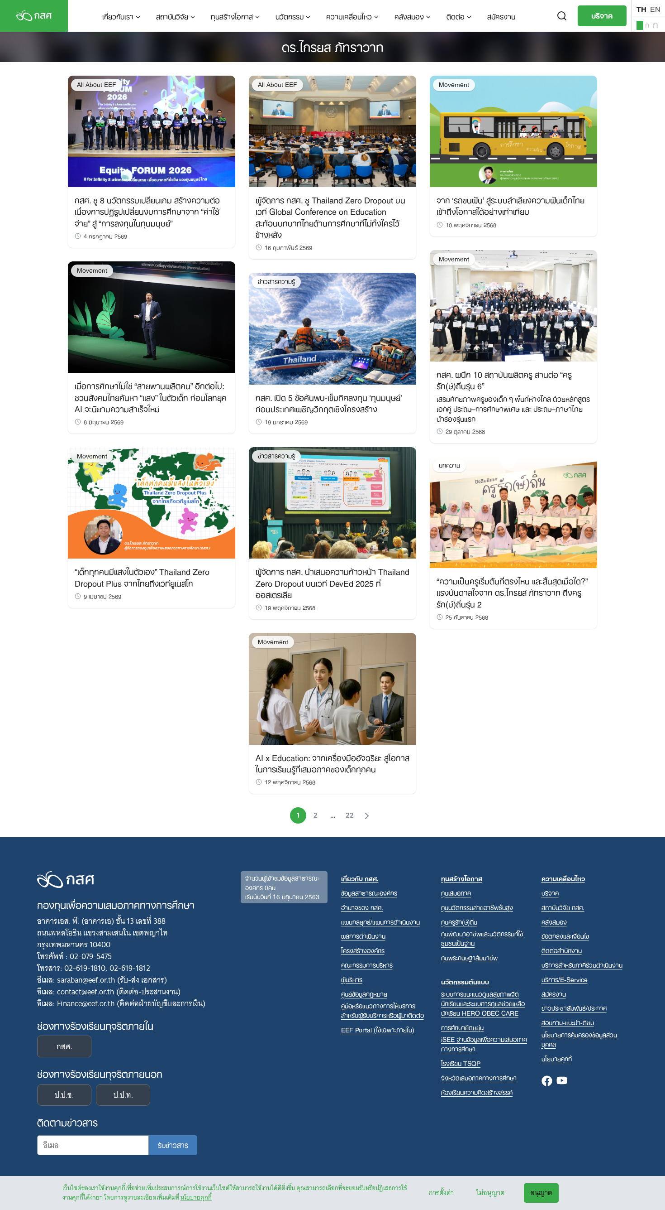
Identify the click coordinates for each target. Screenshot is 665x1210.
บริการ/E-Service (565, 979)
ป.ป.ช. (64, 1095)
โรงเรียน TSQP (460, 1063)
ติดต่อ (455, 16)
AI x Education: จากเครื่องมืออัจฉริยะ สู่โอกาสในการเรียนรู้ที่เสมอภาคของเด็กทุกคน (332, 762)
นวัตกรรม (290, 16)
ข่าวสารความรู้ (276, 281)
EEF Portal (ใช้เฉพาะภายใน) (377, 1029)
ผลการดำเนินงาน (363, 935)
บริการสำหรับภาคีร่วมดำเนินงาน (582, 964)
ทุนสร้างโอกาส (232, 16)
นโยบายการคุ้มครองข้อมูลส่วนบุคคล (579, 1039)
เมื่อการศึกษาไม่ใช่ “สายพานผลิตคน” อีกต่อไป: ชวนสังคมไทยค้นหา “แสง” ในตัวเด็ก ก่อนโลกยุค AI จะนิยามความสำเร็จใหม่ (151, 396)
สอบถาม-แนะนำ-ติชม (568, 1022)
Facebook (547, 1081)
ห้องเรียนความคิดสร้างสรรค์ (477, 1092)
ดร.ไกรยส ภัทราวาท (333, 46)
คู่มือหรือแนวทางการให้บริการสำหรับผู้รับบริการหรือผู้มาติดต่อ (382, 1010)
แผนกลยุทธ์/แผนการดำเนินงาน (380, 921)
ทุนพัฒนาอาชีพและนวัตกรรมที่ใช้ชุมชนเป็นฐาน (482, 938)
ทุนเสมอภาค (456, 892)
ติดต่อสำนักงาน (562, 950)
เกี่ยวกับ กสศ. (360, 878)
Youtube (561, 1081)
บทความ (449, 465)
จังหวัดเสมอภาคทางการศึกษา (479, 1077)
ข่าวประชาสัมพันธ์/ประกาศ (574, 1007)
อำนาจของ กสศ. (362, 907)
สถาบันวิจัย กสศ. (563, 907)
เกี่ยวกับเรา (117, 16)
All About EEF (96, 84)
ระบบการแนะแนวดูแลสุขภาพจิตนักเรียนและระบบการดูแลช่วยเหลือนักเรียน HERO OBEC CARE (483, 1003)
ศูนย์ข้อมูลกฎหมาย (364, 993)
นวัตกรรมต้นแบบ (465, 981)
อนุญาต (541, 1193)
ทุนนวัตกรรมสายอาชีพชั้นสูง (477, 907)
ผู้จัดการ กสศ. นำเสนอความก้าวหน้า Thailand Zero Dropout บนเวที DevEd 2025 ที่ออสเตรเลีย (332, 582)
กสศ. (64, 1046)
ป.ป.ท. (123, 1095)
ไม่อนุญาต (490, 1193)
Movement (92, 270)
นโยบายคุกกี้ (196, 1197)
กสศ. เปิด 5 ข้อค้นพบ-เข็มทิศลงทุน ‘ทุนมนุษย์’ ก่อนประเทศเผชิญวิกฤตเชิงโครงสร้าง (329, 402)
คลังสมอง (409, 16)
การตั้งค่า (441, 1193)
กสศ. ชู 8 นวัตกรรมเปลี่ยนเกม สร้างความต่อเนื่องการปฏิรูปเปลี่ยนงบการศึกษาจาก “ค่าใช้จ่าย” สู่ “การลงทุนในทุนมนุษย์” (147, 210)
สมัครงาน (501, 16)
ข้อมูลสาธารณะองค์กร (369, 892)
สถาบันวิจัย (172, 16)
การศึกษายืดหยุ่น (462, 1027)
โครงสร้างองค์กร (363, 950)
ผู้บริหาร (351, 979)
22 (350, 815)
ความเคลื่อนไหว (349, 16)
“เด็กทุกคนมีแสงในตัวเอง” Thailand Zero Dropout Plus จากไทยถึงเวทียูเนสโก (142, 576)
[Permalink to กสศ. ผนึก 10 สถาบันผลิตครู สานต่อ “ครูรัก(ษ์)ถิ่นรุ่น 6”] (513, 305)
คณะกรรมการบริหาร (367, 964)
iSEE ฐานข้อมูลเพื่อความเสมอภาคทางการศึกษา (484, 1043)
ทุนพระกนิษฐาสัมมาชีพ (469, 957)
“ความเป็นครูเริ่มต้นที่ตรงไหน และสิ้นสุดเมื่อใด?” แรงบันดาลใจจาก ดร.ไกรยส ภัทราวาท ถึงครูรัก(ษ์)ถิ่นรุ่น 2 (512, 591)
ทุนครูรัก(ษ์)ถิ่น (459, 921)
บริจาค (602, 15)
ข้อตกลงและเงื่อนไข (565, 935)
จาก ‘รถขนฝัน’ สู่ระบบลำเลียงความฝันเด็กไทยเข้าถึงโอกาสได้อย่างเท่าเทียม (510, 205)
